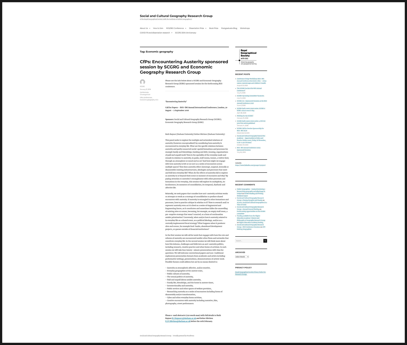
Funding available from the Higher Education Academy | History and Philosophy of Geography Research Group (251, 218)
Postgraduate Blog (229, 28)
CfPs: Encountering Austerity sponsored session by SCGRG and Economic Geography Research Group (184, 67)
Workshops (245, 28)
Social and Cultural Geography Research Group (176, 16)
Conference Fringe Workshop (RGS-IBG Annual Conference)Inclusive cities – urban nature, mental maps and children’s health (251, 81)
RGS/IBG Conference (175, 28)
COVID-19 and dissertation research (155, 33)
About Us (144, 28)
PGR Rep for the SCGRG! (245, 116)
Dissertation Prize (196, 28)
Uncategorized (145, 94)
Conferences (144, 92)
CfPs (141, 97)
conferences (148, 97)
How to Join (158, 28)
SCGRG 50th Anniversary (185, 33)
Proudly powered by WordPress (183, 336)
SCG (156, 100)
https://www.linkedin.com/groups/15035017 (250, 165)
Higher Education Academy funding (251, 222)
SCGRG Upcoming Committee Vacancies (250, 96)
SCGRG (142, 86)
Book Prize (213, 28)
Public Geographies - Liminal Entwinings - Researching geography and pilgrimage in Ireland (251, 191)
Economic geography (147, 100)
